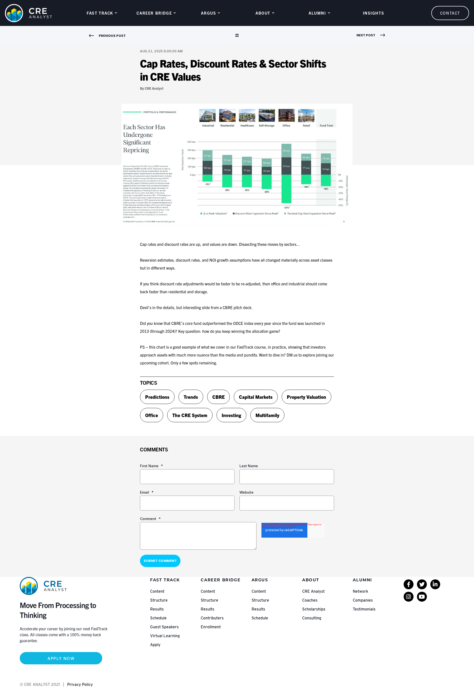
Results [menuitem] (157, 609)
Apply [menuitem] (155, 644)
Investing (231, 415)
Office (151, 415)
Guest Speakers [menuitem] (164, 627)
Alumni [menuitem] (317, 12)
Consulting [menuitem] (311, 618)
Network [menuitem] (360, 591)
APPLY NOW (61, 658)
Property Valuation (306, 397)
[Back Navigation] (237, 36)
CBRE (218, 397)
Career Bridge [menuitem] (154, 12)
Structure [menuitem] (159, 600)
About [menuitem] (263, 12)
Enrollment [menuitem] (211, 627)
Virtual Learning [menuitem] (165, 635)
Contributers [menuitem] (212, 618)
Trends (191, 397)
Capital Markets (256, 397)
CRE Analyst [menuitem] (313, 591)
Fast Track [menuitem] (100, 12)
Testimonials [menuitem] (364, 609)
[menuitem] (409, 584)
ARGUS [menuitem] (208, 12)
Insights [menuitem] (373, 12)
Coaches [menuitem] (309, 600)
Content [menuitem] (157, 591)
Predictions (157, 397)
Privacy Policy (80, 684)
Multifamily (267, 415)
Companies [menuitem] (363, 600)
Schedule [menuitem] (158, 618)
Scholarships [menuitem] (313, 609)
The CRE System (189, 415)
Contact (450, 12)
